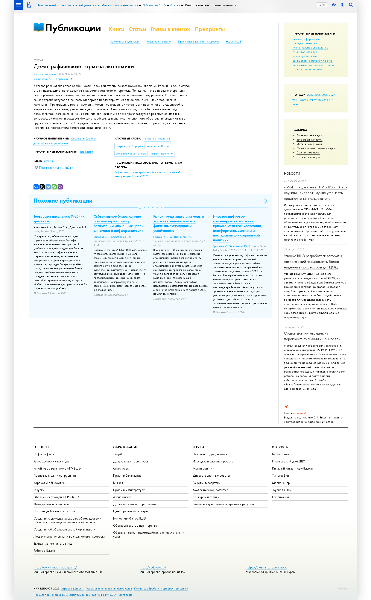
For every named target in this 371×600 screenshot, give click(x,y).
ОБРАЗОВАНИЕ (125, 447)
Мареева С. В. (102, 237)
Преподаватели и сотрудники (54, 475)
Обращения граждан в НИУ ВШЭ (56, 497)
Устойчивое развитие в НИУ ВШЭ (57, 468)
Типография (280, 475)
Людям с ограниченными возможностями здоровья (69, 536)
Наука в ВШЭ (233, 41)
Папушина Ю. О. (163, 237)
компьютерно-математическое (312, 60)
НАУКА (199, 447)
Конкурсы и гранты (206, 497)
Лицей (117, 454)
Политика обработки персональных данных (161, 588)
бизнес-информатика (306, 39)
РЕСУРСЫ (280, 447)
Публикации (73, 27)
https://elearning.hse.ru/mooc (266, 567)
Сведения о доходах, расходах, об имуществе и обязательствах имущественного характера (67, 520)
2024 (332, 95)
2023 (295, 100)
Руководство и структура (51, 461)
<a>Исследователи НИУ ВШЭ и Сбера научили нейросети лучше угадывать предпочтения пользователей (315, 193)
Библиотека (280, 454)
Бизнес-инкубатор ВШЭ (129, 518)
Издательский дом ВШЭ (288, 461)
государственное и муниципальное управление (310, 45)
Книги (116, 29)
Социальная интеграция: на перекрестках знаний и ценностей (312, 336)
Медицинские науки (309, 144)
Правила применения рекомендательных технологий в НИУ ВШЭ (74, 595)
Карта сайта (125, 595)
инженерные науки (304, 56)
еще (295, 104)
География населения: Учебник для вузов (59, 218)
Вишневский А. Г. (43, 79)
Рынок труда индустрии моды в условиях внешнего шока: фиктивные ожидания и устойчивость (178, 223)
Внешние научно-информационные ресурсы (223, 504)
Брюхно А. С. (220, 246)
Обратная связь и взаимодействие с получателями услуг (148, 534)
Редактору (342, 587)
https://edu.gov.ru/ (153, 567)
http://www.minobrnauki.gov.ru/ (55, 567)
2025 (325, 95)
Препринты (210, 29)
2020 (317, 100)
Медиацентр (281, 483)
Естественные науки (309, 139)
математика (299, 65)
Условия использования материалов (109, 588)
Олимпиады (121, 468)
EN (324, 4)
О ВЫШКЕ (41, 447)
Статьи (137, 29)
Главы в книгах (170, 29)
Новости (292, 173)
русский (49, 161)
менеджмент (317, 65)
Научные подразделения (210, 454)
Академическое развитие (210, 490)
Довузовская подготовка (130, 461)
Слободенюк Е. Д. (121, 237)
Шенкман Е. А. (182, 237)
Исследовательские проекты (213, 461)
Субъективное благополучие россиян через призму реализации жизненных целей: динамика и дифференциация (119, 223)
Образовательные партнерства (135, 525)
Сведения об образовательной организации (64, 529)
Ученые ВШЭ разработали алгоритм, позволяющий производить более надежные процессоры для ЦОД (313, 261)
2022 (303, 100)
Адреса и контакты (72, 588)
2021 (310, 100)
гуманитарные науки (305, 52)
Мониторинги (202, 468)
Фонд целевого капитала (51, 504)
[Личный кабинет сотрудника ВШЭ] (342, 5)
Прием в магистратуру (129, 490)
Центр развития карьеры (130, 511)
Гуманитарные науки (309, 135)
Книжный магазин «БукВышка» (292, 468)
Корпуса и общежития (49, 483)
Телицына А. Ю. (238, 246)
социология (300, 69)
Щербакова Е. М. (64, 79)
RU (319, 4)
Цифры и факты (44, 454)
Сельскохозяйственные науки (315, 148)
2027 (310, 95)
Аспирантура (122, 497)
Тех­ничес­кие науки (308, 157)
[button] (140, 208)
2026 (318, 95)
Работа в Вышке (44, 550)
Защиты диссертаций (207, 483)
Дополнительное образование (135, 504)
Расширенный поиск (159, 41)
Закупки (38, 490)
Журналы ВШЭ (282, 490)
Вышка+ (118, 483)
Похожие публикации (63, 200)
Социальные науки (308, 152)
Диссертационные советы (211, 475)
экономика (315, 69)
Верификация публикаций (125, 41)
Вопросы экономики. (45, 74)
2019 (325, 100)
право (330, 65)
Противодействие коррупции (54, 511)
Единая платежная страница (52, 543)
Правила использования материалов (198, 41)
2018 (332, 100)
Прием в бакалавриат (128, 475)
